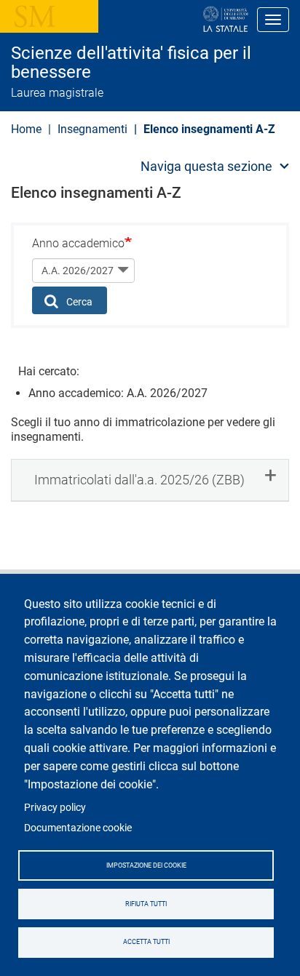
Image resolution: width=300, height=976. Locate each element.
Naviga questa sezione (206, 166)
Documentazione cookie (78, 827)
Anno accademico (78, 243)
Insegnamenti (92, 129)
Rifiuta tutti (146, 904)
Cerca (78, 302)
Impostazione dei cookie (146, 865)
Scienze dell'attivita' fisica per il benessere (131, 63)
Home (26, 129)
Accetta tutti (146, 941)
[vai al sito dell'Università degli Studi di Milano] (178, 19)
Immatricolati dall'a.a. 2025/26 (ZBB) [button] (139, 479)
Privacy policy (55, 807)
